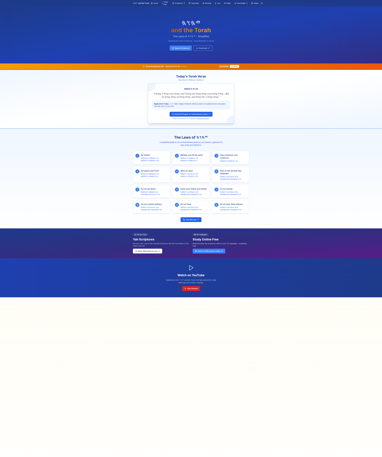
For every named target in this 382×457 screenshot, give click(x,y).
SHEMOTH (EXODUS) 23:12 (189, 176)
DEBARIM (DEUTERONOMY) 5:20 (230, 210)
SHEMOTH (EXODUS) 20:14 (150, 207)
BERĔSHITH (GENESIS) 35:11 (150, 160)
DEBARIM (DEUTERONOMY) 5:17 (230, 194)
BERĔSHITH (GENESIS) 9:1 (188, 160)
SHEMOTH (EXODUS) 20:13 (229, 192)
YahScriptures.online (203, 118)
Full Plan (235, 66)
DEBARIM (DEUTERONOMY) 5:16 (191, 194)
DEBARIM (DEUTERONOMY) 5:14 (230, 179)
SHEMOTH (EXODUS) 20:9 (189, 174)
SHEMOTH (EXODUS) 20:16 (229, 207)
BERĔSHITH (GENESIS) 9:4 (149, 192)
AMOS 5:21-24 (191, 89)
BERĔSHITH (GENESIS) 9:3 (149, 176)
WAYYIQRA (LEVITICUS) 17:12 (150, 194)
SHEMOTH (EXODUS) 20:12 (189, 192)
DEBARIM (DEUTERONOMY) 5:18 (151, 210)
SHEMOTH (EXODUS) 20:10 (229, 177)
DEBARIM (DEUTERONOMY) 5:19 (191, 210)
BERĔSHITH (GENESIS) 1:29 (150, 174)
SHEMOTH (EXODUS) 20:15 (189, 207)
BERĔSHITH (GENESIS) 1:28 (150, 158)
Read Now (225, 66)
